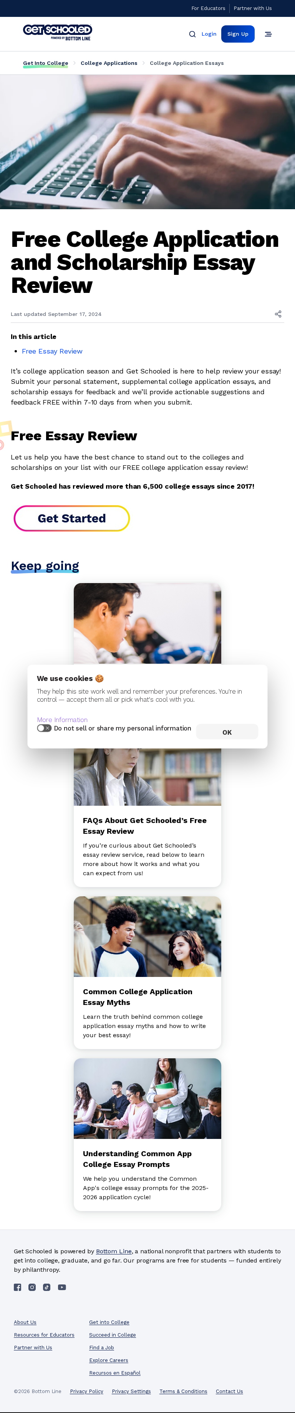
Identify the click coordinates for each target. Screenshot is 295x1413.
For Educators (208, 8)
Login (209, 34)
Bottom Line (114, 1251)
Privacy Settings (131, 1391)
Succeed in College (112, 1335)
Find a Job (101, 1347)
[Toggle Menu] (268, 34)
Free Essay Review (52, 351)
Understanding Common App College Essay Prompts (137, 1159)
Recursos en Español (115, 1373)
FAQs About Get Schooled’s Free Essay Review (145, 826)
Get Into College (45, 63)
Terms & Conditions (183, 1391)
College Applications (109, 63)
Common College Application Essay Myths (137, 997)
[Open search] (192, 34)
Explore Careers (108, 1360)
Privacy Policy (86, 1391)
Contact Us (229, 1391)
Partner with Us (253, 8)
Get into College (109, 1322)
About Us (25, 1322)
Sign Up (238, 34)
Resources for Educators (44, 1335)
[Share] (278, 314)
